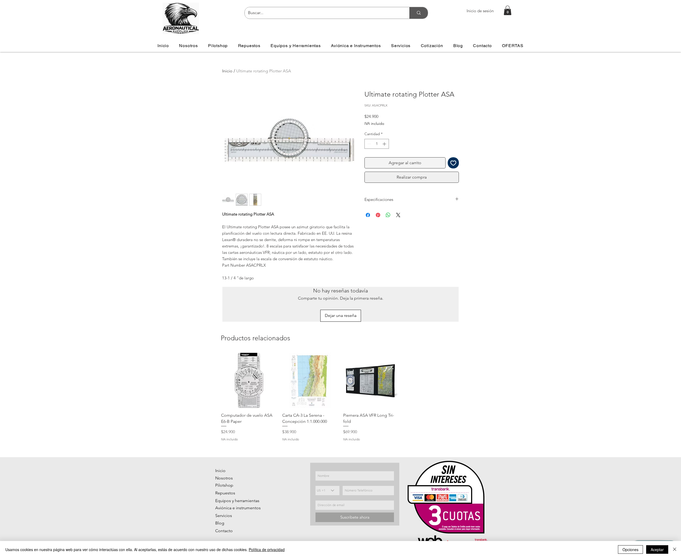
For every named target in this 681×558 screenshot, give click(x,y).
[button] (508, 10)
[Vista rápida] (249, 380)
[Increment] (384, 143)
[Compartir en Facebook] (368, 215)
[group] (340, 397)
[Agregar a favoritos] (453, 162)
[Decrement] (368, 143)
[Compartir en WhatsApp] (388, 215)
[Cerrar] (674, 549)
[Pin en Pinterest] (378, 215)
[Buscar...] (418, 13)
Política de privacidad (267, 549)
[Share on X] (398, 215)
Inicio (227, 70)
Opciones (630, 549)
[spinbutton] (376, 143)
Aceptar (657, 549)
